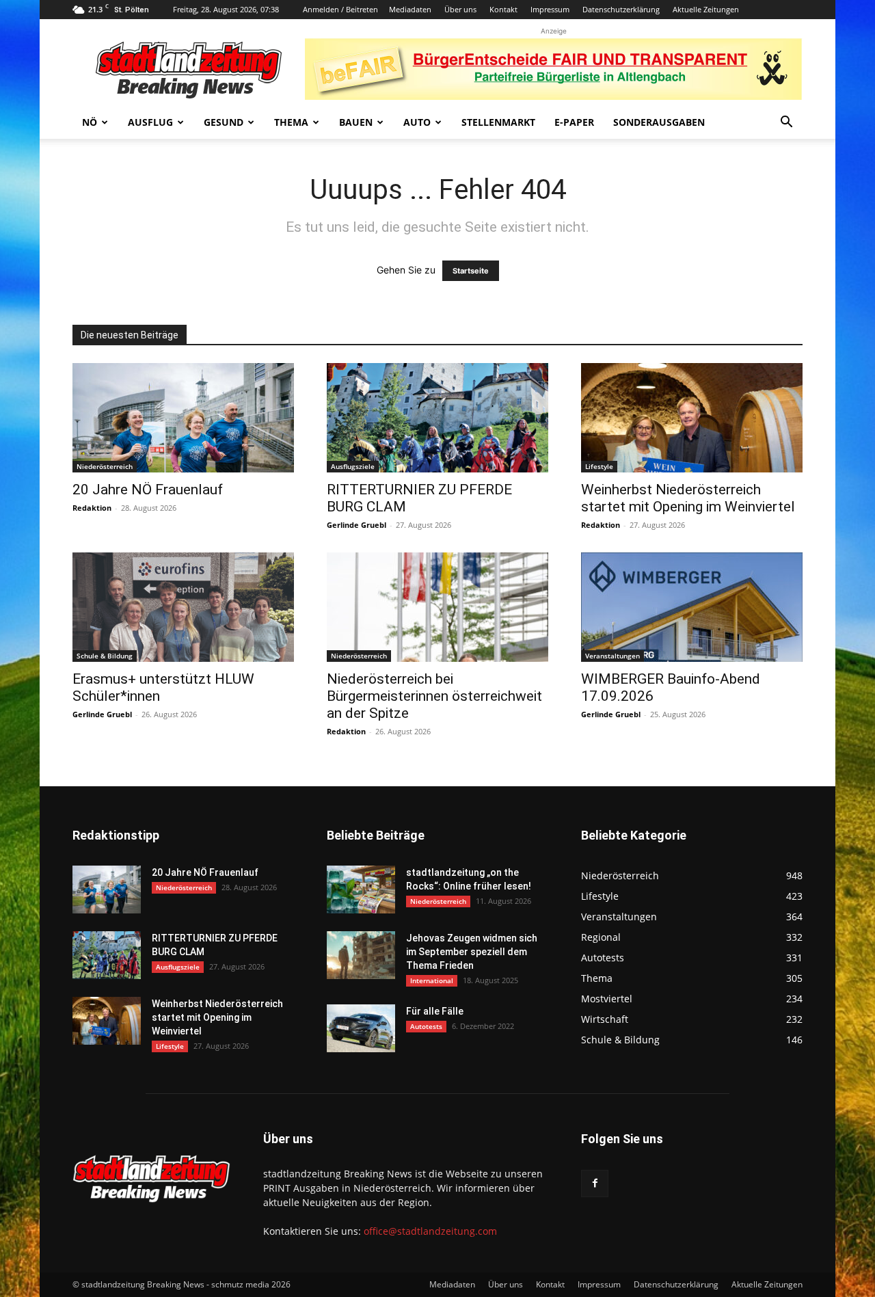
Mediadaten (410, 9)
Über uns (460, 9)
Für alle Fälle (434, 1011)
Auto (417, 122)
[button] (786, 123)
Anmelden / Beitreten (340, 9)
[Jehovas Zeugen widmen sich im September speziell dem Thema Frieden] (361, 955)
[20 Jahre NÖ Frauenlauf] (183, 417)
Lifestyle (599, 466)
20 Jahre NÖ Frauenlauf (147, 489)
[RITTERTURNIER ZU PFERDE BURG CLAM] (437, 417)
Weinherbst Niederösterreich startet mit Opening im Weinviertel (688, 498)
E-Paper (574, 122)
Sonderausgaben (659, 122)
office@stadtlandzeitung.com (430, 1231)
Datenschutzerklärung (621, 9)
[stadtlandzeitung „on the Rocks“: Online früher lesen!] (361, 889)
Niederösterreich (105, 466)
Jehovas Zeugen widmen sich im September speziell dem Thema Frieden (471, 952)
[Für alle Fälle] (361, 1028)
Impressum (549, 9)
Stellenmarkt (498, 122)
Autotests (426, 1026)
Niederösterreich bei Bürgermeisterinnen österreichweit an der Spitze (434, 696)
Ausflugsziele (353, 466)
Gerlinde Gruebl (356, 525)
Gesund (223, 122)
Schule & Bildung (105, 655)
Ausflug (150, 122)
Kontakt (503, 9)
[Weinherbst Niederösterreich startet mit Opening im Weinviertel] (692, 417)
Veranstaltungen (612, 655)
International (431, 980)
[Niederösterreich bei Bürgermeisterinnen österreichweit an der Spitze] (437, 607)
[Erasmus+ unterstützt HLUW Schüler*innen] (183, 607)
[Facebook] (594, 1183)
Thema (291, 122)
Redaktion (91, 508)
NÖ (89, 122)
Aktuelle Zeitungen (706, 9)
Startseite (471, 271)
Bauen (356, 122)
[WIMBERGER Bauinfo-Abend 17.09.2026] (692, 607)
